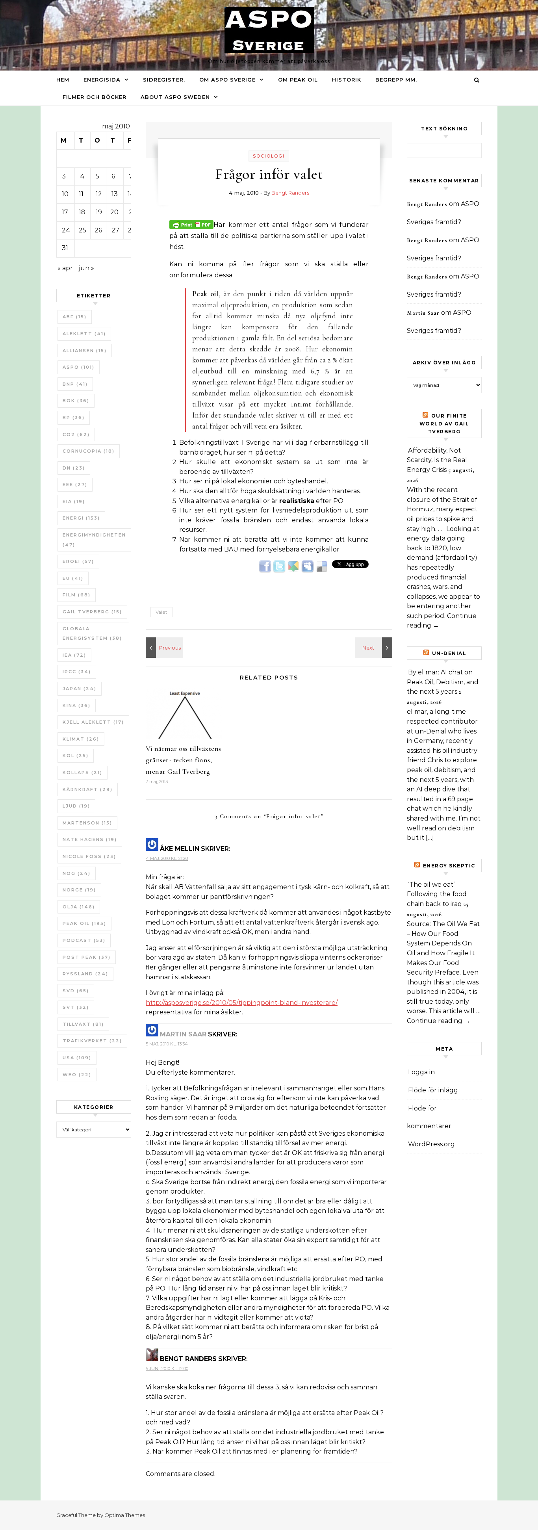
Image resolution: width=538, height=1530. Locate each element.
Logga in (421, 1072)
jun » (86, 268)
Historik (346, 79)
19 (99, 212)
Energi (81, 518)
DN (74, 468)
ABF (75, 316)
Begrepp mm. (396, 79)
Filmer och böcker (94, 97)
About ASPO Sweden (175, 97)
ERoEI (78, 561)
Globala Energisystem (92, 633)
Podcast (84, 940)
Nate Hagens (90, 839)
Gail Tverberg (92, 612)
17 (65, 212)
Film (77, 595)
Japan (79, 688)
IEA (74, 655)
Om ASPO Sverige (227, 79)
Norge (79, 890)
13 (114, 194)
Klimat (81, 739)
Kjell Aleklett (93, 722)
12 (99, 194)
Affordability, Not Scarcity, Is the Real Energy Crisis (437, 460)
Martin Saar (183, 1034)
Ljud (76, 806)
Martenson (87, 823)
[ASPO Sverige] (269, 32)
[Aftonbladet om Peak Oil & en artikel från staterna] (163, 647)
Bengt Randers (290, 192)
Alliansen (85, 350)
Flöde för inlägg (433, 1090)
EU (73, 578)
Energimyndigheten (94, 540)
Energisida (102, 79)
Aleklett (84, 333)
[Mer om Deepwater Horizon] (374, 647)
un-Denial (449, 653)
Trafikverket (92, 1041)
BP (74, 417)
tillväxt (83, 1024)
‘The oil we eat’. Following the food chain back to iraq (437, 894)
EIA (74, 501)
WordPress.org (431, 1144)
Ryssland (85, 974)
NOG (77, 873)
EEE (75, 484)
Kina (77, 705)
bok (76, 400)
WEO (77, 1074)
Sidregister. (164, 79)
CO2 (76, 434)
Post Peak (87, 957)
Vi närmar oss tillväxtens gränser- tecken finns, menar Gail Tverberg (183, 760)
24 (66, 230)
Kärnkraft (88, 789)
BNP (75, 384)
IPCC (77, 671)
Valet (161, 612)
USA (77, 1057)
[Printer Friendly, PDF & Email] (191, 224)
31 (65, 248)
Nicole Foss (89, 856)
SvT (76, 1007)
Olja (79, 907)
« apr (65, 268)
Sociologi (269, 156)
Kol (76, 755)
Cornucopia (89, 451)
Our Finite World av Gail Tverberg (444, 423)
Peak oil (84, 923)
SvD (76, 990)
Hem (62, 79)
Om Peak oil (298, 79)
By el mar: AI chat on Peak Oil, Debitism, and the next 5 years (443, 681)
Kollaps (82, 772)
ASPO (79, 367)
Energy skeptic (449, 866)
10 (65, 194)
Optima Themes (124, 1515)
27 (115, 230)
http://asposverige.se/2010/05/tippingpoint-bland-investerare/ (242, 1002)
